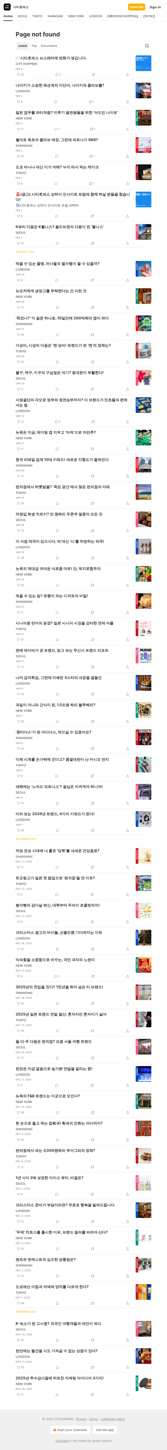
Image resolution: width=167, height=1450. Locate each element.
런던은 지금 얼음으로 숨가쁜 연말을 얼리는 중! (54, 1069)
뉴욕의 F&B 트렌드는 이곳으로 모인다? (48, 1096)
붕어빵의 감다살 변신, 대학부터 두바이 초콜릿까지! (58, 905)
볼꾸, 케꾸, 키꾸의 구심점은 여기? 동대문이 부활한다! (60, 372)
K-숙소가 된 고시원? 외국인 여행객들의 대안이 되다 (58, 1323)
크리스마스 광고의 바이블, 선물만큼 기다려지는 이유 (59, 932)
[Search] (147, 45)
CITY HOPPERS (26, 63)
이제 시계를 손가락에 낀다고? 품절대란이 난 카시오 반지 (62, 759)
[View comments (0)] (56, 101)
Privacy (81, 1419)
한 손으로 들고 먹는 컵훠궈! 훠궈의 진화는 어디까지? (59, 1123)
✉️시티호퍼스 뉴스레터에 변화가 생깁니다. (51, 58)
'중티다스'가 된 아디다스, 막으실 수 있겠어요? (53, 732)
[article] (83, 66)
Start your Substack (72, 1430)
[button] (8, 16)
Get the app (105, 1430)
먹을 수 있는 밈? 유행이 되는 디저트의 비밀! (52, 596)
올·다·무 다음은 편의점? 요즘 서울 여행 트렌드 (54, 1041)
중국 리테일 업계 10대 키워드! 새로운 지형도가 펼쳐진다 (62, 459)
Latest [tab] (22, 46)
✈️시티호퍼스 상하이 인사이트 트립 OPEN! (47, 205)
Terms (93, 1419)
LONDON (23, 91)
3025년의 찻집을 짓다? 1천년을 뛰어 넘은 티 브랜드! (59, 987)
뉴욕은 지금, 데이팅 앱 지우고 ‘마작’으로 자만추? (56, 432)
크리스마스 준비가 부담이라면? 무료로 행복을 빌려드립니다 (65, 1205)
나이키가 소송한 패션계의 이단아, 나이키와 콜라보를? (60, 85)
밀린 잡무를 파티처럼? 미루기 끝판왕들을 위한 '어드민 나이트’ (67, 112)
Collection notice (113, 1419)
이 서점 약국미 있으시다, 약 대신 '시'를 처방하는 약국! (60, 541)
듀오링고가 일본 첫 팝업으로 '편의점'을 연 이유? (55, 878)
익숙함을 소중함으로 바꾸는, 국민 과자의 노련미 (55, 960)
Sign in (155, 7)
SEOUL (21, 232)
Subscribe (137, 7)
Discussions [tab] (49, 46)
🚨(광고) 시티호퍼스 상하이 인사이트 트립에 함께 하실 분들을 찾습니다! (73, 197)
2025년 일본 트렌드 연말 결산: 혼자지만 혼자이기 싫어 (61, 1014)
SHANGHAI (24, 145)
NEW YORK (24, 118)
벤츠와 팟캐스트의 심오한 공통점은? (46, 1259)
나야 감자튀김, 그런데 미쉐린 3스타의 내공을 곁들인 (59, 677)
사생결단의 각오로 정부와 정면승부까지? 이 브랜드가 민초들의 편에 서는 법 (71, 402)
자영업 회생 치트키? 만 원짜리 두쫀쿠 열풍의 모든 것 (59, 514)
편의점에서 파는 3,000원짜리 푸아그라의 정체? (55, 1150)
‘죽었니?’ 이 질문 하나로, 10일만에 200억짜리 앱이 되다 (62, 318)
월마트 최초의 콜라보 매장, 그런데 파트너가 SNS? (57, 140)
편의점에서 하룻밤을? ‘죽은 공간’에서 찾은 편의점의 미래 (63, 487)
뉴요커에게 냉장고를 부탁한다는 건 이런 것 (51, 291)
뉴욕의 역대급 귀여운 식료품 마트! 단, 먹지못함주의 (58, 568)
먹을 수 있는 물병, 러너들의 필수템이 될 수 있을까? (58, 263)
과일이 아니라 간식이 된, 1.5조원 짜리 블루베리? (55, 705)
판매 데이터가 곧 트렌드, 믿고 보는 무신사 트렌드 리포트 (62, 650)
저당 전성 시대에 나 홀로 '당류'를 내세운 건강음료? (58, 851)
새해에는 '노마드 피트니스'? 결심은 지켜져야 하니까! (59, 786)
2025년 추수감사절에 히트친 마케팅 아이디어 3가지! (60, 1378)
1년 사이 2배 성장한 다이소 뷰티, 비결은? (50, 1178)
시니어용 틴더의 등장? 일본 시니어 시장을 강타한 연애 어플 (65, 623)
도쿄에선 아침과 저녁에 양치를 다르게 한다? (52, 1287)
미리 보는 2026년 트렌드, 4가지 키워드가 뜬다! (55, 814)
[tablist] (38, 45)
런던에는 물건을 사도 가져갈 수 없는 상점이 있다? (57, 1351)
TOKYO (21, 172)
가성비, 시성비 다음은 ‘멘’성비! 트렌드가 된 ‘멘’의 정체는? (63, 345)
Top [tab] (34, 46)
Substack (61, 1441)
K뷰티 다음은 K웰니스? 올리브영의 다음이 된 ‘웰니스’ (60, 227)
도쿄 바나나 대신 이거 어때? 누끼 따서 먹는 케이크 (57, 167)
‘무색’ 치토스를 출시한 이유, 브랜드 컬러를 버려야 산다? (62, 1232)
